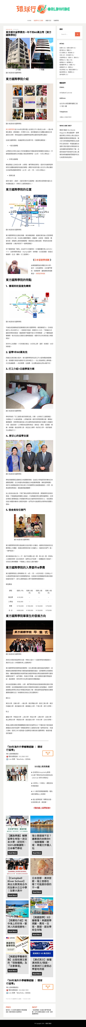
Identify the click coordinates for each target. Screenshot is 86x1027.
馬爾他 (71, 72)
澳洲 (76, 57)
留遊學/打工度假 (38, 20)
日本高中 (69, 55)
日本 (29, 999)
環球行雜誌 (48, 1023)
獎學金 (63, 60)
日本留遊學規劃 (41, 260)
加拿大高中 (71, 48)
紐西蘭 (70, 62)
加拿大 (63, 48)
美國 (72, 65)
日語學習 (63, 57)
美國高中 (63, 67)
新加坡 (71, 53)
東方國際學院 (10, 129)
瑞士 (69, 60)
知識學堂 (56, 20)
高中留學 (64, 74)
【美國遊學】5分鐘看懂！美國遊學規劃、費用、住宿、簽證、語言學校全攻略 (41, 923)
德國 (69, 50)
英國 (70, 67)
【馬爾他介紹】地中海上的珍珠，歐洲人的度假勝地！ (17, 923)
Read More (12, 853)
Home (29, 20)
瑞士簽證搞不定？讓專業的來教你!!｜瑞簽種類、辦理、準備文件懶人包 (41, 842)
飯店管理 (63, 72)
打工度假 (63, 53)
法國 (70, 57)
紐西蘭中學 (64, 65)
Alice (16, 29)
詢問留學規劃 (40, 273)
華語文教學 (73, 70)
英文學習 (64, 70)
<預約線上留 (38, 808)
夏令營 (63, 50)
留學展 (63, 62)
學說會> (47, 808)
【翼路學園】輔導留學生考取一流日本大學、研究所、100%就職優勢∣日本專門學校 (17, 842)
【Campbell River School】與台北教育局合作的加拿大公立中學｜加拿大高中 (17, 884)
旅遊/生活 (48, 20)
